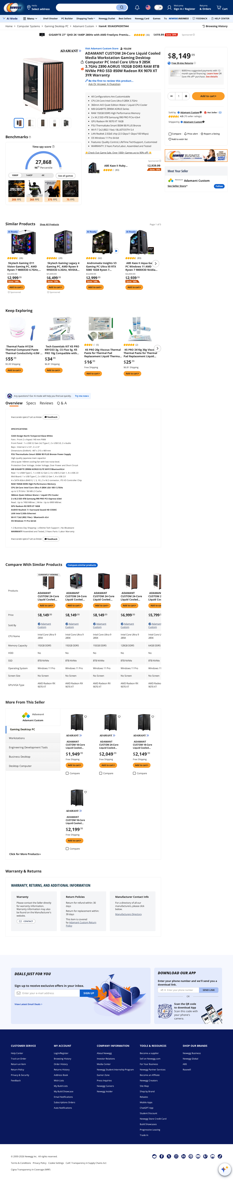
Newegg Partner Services (152, 1069)
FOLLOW (219, 186)
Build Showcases (148, 1124)
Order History (61, 1064)
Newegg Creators (149, 1080)
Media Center (104, 1064)
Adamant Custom (83, 26)
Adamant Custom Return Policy (81, 924)
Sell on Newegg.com (150, 1058)
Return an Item (18, 1064)
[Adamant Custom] (71, 51)
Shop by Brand (147, 1091)
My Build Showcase (63, 1091)
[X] (169, 1156)
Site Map (144, 1086)
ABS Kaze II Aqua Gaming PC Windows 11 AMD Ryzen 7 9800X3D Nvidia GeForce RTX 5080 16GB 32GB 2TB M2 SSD (141, 266)
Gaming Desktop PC (56, 26)
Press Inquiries (104, 1080)
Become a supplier (149, 1053)
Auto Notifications (63, 1107)
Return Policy (17, 1069)
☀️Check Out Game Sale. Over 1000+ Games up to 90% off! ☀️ (118, 152)
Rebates (144, 1096)
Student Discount (148, 1113)
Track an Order (18, 1058)
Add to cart (207, 96)
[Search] (121, 7)
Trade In (144, 1135)
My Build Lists (61, 1086)
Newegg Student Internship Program (115, 1069)
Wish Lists (59, 1080)
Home (9, 26)
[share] (82, 62)
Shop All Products (49, 224)
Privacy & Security (20, 1075)
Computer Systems (28, 26)
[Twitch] (205, 1156)
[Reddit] (82, 69)
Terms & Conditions (21, 1163)
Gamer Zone (103, 1075)
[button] (38, 7)
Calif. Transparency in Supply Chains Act (86, 1163)
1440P (29, 175)
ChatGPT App (146, 1107)
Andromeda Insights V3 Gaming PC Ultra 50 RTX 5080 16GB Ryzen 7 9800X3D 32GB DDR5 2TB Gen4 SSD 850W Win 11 (101, 266)
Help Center (17, 1053)
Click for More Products (24, 854)
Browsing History (62, 1058)
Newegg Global (190, 1058)
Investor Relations (106, 1058)
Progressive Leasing (150, 1129)
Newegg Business (192, 1053)
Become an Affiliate (150, 1075)
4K (43, 175)
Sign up (89, 993)
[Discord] (213, 1156)
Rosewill (187, 1069)
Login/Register (61, 1053)
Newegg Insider (105, 1091)
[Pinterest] (190, 1156)
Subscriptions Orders (64, 1102)
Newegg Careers (105, 1086)
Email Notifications (63, 1096)
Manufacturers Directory (128, 914)
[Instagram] (176, 1156)
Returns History (62, 1069)
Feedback (52, 417)
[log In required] (85, 716)
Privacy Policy (39, 1163)
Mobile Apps (146, 1102)
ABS (185, 1064)
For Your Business (149, 1064)
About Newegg (104, 1053)
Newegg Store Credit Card (153, 1118)
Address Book (61, 1075)
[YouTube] (198, 1156)
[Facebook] (162, 1156)
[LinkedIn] (183, 1156)
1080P (15, 175)
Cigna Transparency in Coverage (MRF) (30, 1169)
